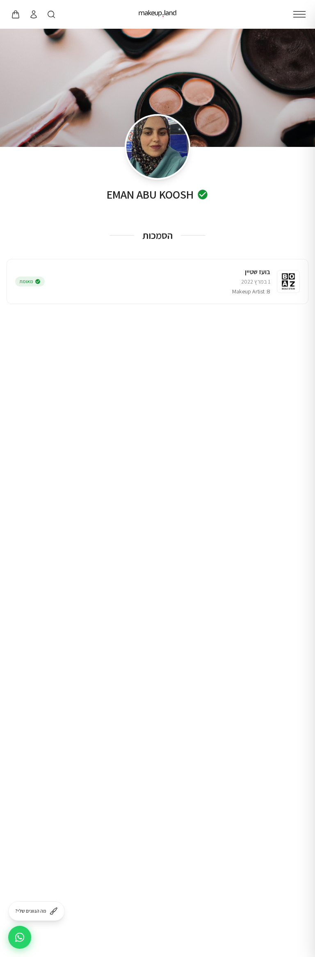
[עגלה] (15, 14)
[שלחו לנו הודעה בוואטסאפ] (19, 937)
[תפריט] (299, 14)
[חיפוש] (51, 14)
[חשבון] (33, 14)
